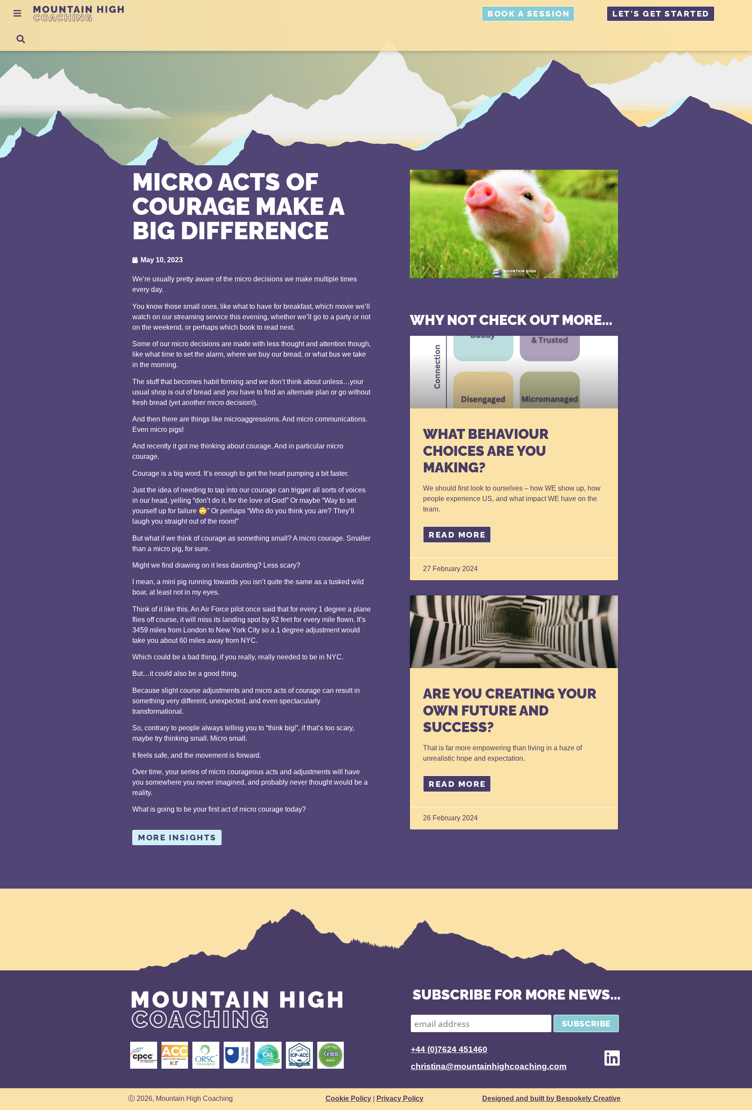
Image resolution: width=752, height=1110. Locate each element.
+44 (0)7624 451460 (449, 1049)
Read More (457, 534)
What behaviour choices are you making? (486, 450)
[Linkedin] (612, 1058)
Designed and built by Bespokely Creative (551, 1098)
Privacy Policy (399, 1098)
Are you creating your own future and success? (510, 710)
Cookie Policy (348, 1098)
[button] (20, 39)
